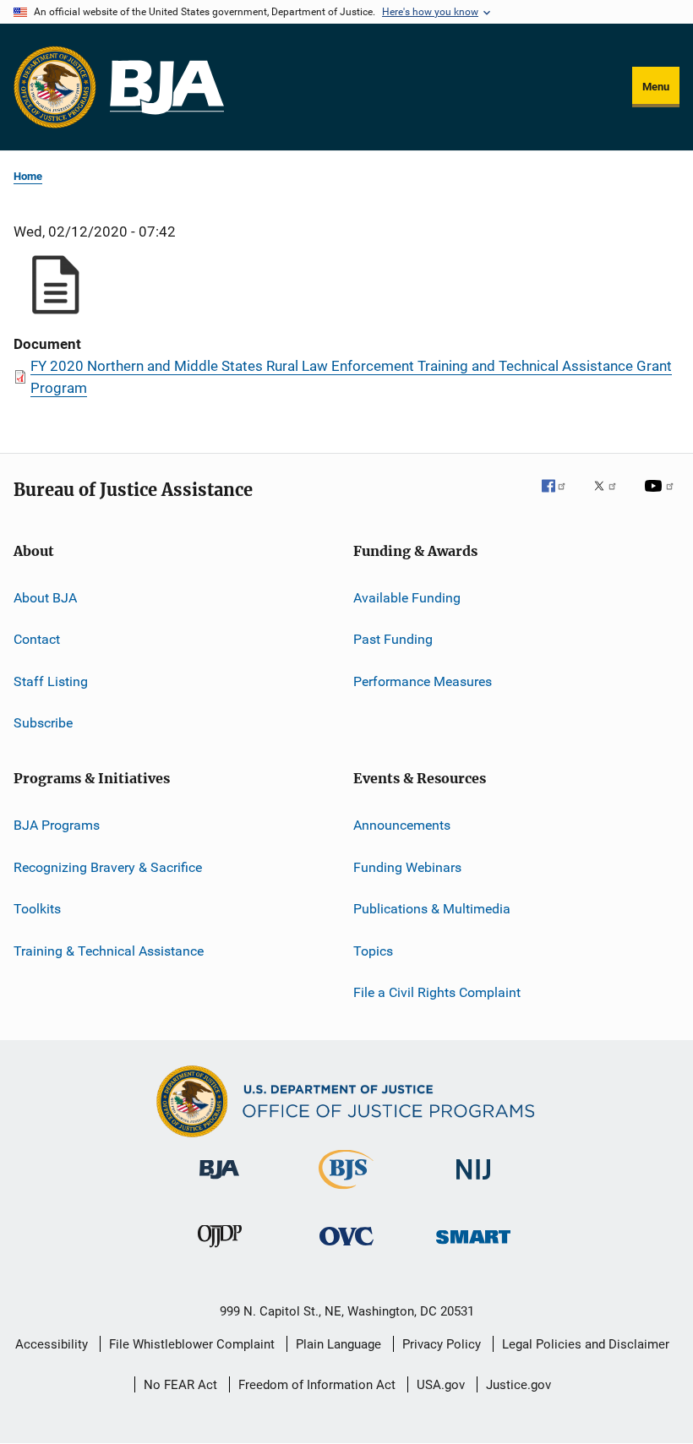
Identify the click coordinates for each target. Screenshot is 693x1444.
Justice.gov (518, 1384)
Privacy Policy (441, 1344)
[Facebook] (560, 497)
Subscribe (43, 723)
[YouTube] (661, 497)
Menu (655, 86)
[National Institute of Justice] (473, 1182)
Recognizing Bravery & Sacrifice (108, 867)
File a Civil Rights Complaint (437, 992)
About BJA (45, 598)
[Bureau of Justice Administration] (219, 1182)
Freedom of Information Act (317, 1384)
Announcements (401, 825)
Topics (373, 950)
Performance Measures (422, 681)
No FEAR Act (180, 1384)
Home (28, 176)
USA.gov (441, 1384)
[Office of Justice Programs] (55, 87)
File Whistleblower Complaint (192, 1344)
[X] (611, 497)
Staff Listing (51, 681)
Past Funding (393, 639)
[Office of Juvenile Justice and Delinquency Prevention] (220, 1250)
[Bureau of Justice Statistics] (346, 1192)
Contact (37, 639)
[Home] (167, 87)
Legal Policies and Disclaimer (585, 1344)
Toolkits (37, 909)
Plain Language (338, 1344)
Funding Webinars (407, 867)
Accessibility (51, 1344)
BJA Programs (57, 825)
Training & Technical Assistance (109, 950)
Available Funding (407, 598)
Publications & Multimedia (431, 909)
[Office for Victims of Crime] (346, 1248)
